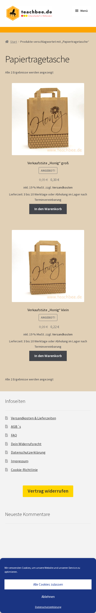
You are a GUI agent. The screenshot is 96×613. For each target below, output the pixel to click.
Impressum (19, 461)
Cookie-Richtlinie (24, 469)
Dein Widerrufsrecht (26, 444)
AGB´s (16, 426)
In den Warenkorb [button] (48, 209)
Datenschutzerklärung (48, 607)
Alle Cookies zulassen (48, 584)
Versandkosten (62, 187)
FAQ (14, 435)
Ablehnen (48, 597)
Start (13, 42)
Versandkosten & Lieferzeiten (33, 418)
